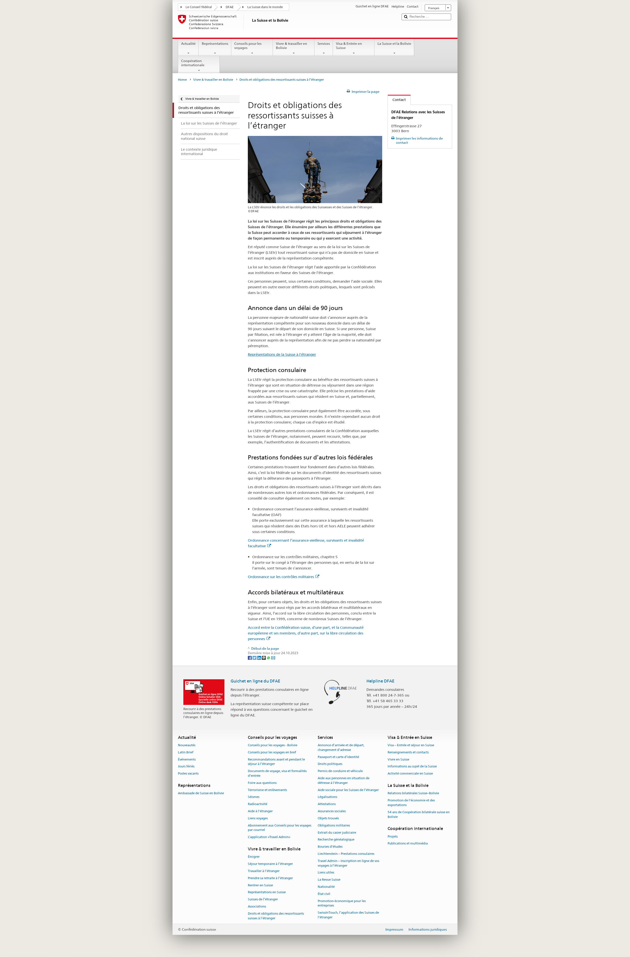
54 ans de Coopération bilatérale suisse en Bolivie (419, 814)
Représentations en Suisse (267, 892)
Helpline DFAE (380, 681)
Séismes (253, 797)
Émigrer (254, 857)
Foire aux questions (262, 783)
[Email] (273, 658)
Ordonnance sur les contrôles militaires (281, 576)
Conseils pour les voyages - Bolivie (272, 745)
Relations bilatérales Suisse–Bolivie (413, 793)
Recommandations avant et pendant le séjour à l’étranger (276, 762)
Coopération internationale (193, 63)
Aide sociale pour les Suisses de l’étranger (348, 790)
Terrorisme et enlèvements (267, 790)
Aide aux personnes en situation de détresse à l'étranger (343, 780)
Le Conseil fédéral (199, 7)
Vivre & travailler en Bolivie (291, 46)
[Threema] (264, 658)
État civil (324, 894)
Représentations (215, 44)
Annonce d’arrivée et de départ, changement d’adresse (341, 747)
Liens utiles (326, 873)
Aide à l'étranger (260, 811)
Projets (393, 836)
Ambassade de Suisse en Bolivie (201, 793)
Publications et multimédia (408, 843)
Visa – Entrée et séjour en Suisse (411, 745)
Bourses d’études (330, 846)
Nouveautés (186, 745)
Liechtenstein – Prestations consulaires (346, 854)
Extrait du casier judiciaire (337, 832)
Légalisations (327, 797)
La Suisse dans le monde (265, 7)
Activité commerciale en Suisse (410, 773)
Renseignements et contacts (408, 752)
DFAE (230, 7)
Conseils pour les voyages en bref (272, 752)
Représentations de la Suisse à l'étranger (282, 354)
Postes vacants (188, 773)
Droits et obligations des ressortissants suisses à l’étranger (276, 916)
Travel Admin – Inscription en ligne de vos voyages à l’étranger (348, 863)
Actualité (188, 44)
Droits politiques (330, 764)
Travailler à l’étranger (264, 871)
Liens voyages (258, 818)
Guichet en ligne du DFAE (255, 681)
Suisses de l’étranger (263, 899)
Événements (187, 759)
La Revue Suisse (329, 879)
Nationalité (326, 887)
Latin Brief (185, 752)
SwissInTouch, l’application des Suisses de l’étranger (348, 915)
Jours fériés (186, 766)
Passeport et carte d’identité (338, 757)
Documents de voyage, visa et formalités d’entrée (277, 773)
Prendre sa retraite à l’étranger (270, 878)
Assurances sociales (332, 811)
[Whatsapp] (269, 658)
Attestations (327, 804)
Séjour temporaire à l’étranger (270, 864)
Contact (397, 99)
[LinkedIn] (259, 658)
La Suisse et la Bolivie (394, 44)
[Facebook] (250, 658)
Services (323, 44)
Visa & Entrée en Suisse (349, 46)
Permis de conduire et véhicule (340, 771)
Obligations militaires (334, 825)
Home (182, 79)
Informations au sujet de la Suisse (412, 766)
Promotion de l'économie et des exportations (411, 802)
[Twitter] (254, 658)
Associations (257, 906)
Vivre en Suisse (398, 759)
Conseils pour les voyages (248, 46)
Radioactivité (257, 804)
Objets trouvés (328, 818)
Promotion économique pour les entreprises (342, 903)
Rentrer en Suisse (260, 885)
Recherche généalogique (336, 840)
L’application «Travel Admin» (269, 837)
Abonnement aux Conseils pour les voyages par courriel (279, 828)
